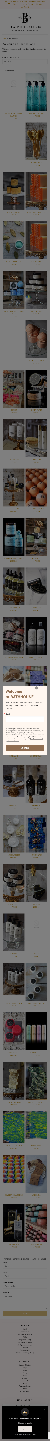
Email (8, 714)
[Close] (36, 687)
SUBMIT (25, 748)
